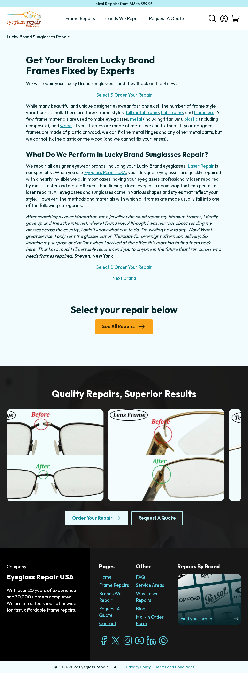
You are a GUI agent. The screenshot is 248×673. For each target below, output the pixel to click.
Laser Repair (201, 166)
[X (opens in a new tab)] (116, 640)
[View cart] (235, 18)
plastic (191, 119)
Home (105, 577)
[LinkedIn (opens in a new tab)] (151, 640)
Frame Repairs (114, 585)
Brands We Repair (110, 597)
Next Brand (124, 278)
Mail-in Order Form (150, 620)
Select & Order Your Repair (124, 95)
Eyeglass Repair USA (105, 172)
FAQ (140, 577)
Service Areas (150, 585)
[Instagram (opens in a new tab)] (127, 640)
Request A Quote (109, 612)
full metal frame (142, 112)
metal (136, 119)
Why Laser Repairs (147, 597)
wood (66, 125)
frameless (204, 112)
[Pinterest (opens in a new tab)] (163, 640)
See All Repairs (118, 326)
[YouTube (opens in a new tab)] (139, 640)
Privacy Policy (138, 667)
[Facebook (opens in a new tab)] (104, 640)
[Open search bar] (212, 18)
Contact (107, 623)
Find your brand (196, 618)
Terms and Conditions (174, 667)
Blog (140, 609)
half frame (172, 112)
